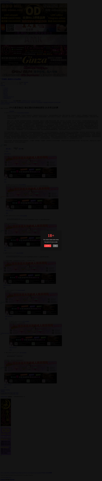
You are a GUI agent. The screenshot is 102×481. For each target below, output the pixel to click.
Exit (55, 245)
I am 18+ (47, 245)
